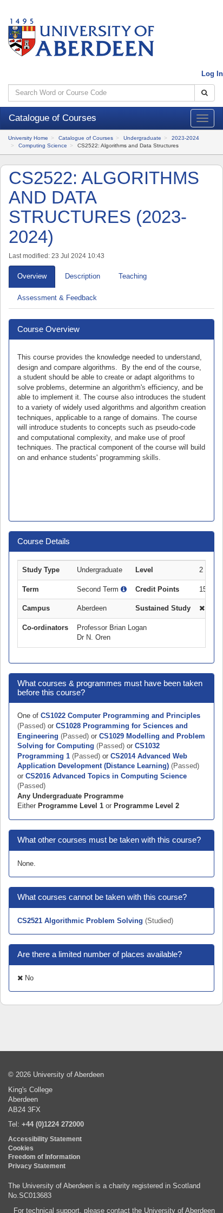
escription (82, 276)
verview (32, 276)
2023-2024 (185, 138)
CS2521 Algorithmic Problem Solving (81, 921)
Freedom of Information (44, 1156)
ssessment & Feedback (57, 298)
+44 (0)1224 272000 (53, 1124)
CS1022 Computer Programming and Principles (120, 715)
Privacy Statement (36, 1165)
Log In (212, 74)
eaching (133, 276)
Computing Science (42, 145)
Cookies (21, 1147)
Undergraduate (142, 138)
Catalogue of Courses (85, 138)
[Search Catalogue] (204, 93)
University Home (28, 138)
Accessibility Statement (45, 1138)
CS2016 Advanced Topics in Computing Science (106, 776)
